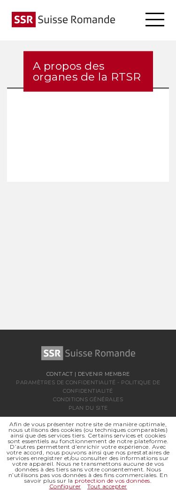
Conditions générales (88, 399)
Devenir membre (104, 374)
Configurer (65, 486)
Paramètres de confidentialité (66, 382)
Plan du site (88, 408)
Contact (59, 374)
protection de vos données (112, 480)
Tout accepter (107, 486)
